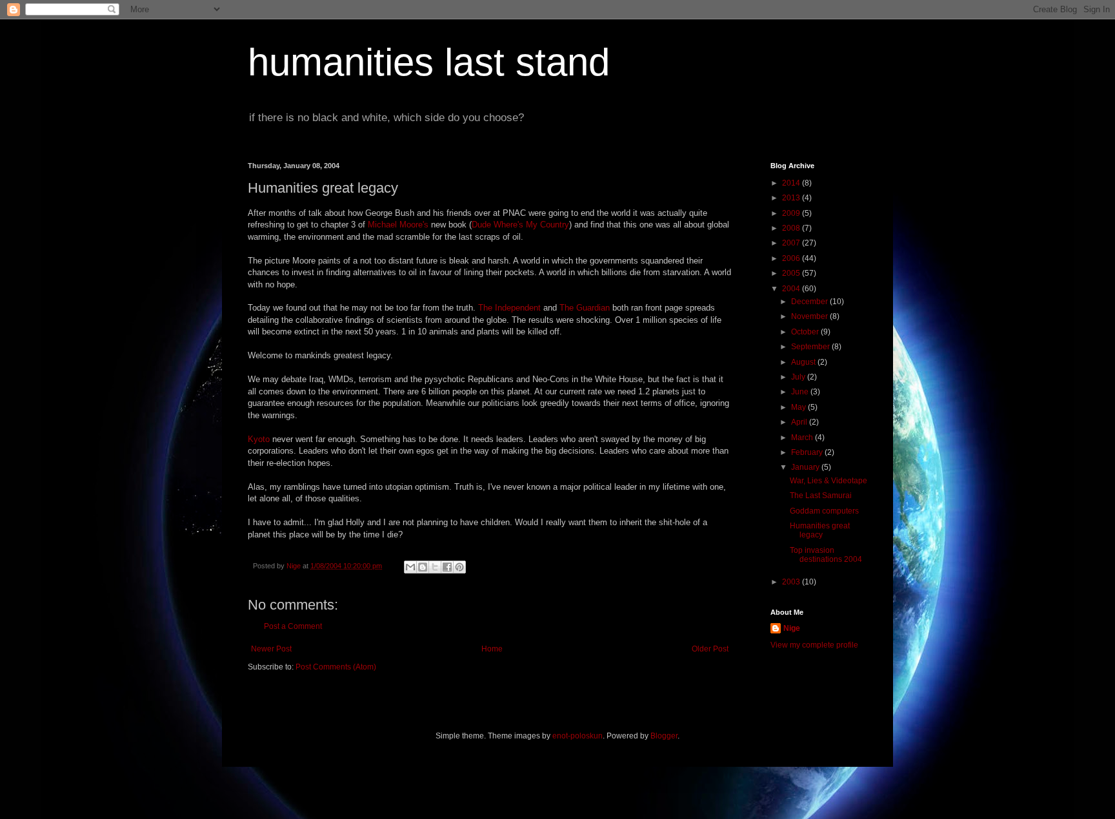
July (799, 376)
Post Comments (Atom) (336, 666)
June (800, 391)
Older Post (710, 648)
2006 (792, 258)
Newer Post (271, 648)
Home (492, 648)
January (806, 467)
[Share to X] (434, 567)
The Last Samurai (821, 495)
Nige (791, 628)
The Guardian (584, 308)
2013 (792, 197)
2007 (792, 242)
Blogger (664, 735)
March (803, 437)
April (800, 422)
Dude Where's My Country (520, 224)
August (804, 362)
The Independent (509, 308)
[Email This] (410, 567)
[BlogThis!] (422, 567)
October (806, 331)
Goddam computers (824, 510)
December (810, 301)
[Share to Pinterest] (459, 567)
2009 (792, 213)
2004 (792, 288)
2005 (792, 273)
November (810, 316)
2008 (792, 228)
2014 (792, 183)
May (799, 407)
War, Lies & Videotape (828, 480)
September (811, 346)
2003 (792, 581)
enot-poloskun (577, 735)
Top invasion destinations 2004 (826, 555)
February (808, 452)
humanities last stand (429, 62)
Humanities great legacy (820, 530)
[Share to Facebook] (447, 567)
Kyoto (259, 439)
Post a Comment (293, 626)
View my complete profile (814, 645)
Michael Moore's (398, 224)
